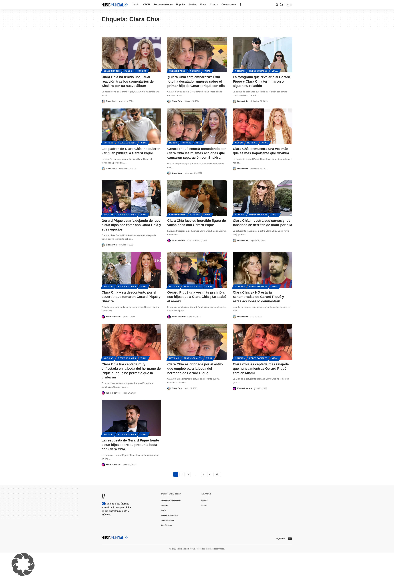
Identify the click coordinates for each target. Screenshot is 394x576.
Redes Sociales (258, 71)
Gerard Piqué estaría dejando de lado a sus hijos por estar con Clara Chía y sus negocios (131, 225)
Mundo (128, 71)
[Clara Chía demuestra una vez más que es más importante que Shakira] (262, 126)
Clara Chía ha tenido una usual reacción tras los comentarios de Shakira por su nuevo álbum (128, 81)
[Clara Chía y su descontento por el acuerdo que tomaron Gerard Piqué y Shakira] (131, 270)
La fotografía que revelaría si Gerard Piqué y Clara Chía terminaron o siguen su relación (261, 81)
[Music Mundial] (115, 4)
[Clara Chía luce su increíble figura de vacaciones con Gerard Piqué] (197, 198)
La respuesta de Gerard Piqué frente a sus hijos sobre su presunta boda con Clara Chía (130, 444)
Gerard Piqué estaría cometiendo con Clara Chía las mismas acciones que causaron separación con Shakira (196, 153)
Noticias (142, 71)
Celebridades (112, 71)
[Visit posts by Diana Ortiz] (103, 101)
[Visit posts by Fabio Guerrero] (169, 240)
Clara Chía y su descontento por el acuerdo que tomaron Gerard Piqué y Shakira (131, 296)
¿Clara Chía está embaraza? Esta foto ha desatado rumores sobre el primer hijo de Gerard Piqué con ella (196, 81)
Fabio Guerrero (179, 240)
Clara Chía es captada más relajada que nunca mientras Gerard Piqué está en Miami (261, 368)
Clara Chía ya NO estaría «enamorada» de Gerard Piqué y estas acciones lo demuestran (258, 296)
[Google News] (289, 538)
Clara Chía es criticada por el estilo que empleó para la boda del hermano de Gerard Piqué (195, 368)
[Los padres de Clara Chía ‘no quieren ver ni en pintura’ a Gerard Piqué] (131, 126)
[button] (240, 4)
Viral (208, 71)
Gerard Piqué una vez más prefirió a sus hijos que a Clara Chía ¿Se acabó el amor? (196, 296)
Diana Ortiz (111, 101)
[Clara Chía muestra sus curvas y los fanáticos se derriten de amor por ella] (262, 198)
